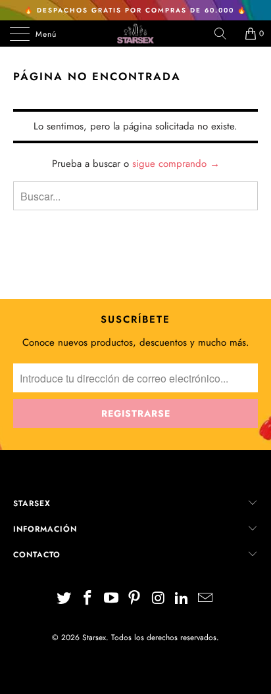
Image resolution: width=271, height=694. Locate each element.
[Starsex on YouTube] (111, 599)
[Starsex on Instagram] (158, 599)
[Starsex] (135, 33)
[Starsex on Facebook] (88, 599)
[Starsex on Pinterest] (135, 599)
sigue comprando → (176, 163)
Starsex (94, 637)
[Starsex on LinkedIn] (182, 599)
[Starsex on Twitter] (64, 599)
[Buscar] (225, 33)
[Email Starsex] (205, 599)
